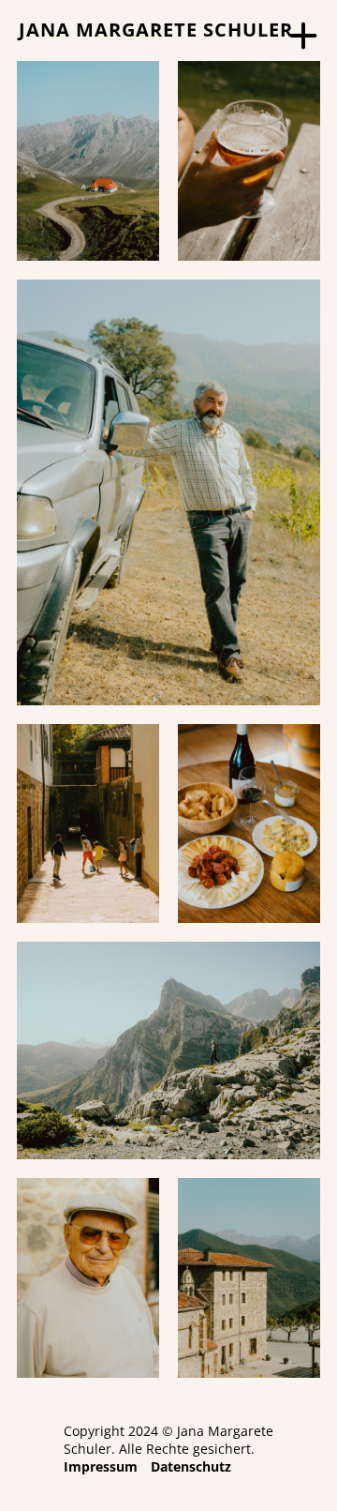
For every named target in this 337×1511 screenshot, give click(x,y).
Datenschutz (191, 1466)
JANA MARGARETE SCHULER (156, 29)
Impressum (101, 1466)
